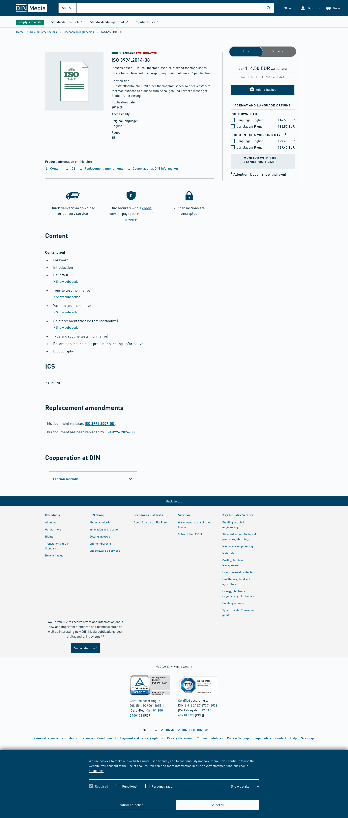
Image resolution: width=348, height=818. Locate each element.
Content (55, 168)
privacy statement (214, 765)
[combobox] (175, 8)
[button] (310, 8)
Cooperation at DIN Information (155, 168)
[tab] (93, 479)
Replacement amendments (103, 168)
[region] (174, 777)
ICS (72, 168)
